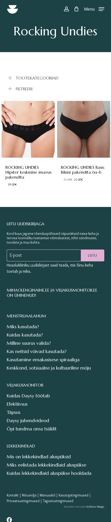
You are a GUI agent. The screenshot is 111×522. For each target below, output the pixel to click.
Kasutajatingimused (73, 495)
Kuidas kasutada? (25, 335)
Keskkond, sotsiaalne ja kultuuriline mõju (49, 368)
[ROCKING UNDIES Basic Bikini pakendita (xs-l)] (83, 129)
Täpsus (13, 412)
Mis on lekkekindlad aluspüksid (39, 457)
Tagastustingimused (58, 501)
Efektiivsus (17, 404)
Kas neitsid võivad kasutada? (37, 351)
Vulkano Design (95, 506)
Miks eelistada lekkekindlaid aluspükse (46, 465)
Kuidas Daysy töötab (28, 396)
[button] (94, 8)
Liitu (92, 255)
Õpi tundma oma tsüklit (32, 429)
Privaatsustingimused (23, 501)
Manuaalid (47, 495)
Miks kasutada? (23, 327)
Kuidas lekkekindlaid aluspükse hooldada (49, 473)
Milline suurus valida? (29, 343)
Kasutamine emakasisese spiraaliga (43, 360)
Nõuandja (29, 495)
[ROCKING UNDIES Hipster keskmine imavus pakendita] (28, 129)
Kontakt (13, 495)
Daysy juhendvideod (28, 420)
